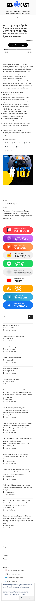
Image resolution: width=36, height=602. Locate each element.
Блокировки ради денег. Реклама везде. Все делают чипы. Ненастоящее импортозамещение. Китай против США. (17, 441)
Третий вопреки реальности (12, 358)
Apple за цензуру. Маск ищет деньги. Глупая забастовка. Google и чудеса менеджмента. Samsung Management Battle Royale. (17, 425)
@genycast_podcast (13, 574)
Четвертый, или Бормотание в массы (15, 347)
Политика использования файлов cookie (14, 594)
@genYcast (10, 578)
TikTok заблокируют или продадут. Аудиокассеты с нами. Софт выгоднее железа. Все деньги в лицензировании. (16, 410)
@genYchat (19, 578)
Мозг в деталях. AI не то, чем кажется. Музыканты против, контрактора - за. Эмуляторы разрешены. (15, 456)
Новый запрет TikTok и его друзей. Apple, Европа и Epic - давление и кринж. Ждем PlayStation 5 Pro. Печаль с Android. (16, 502)
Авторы (5, 555)
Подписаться (7, 547)
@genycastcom (12, 581)
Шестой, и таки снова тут (11, 325)
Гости (5, 559)
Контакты (6, 567)
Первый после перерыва (11, 379)
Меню (19, 18)
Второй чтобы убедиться (11, 368)
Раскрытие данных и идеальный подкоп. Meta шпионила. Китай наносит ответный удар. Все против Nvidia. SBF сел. (16, 472)
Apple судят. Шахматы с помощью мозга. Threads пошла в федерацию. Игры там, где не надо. (17, 487)
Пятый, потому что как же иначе (13, 336)
